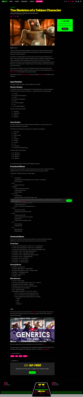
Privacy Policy (55, 383)
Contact (6, 383)
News (6, 382)
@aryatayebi (41, 74)
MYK (16, 356)
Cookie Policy (7, 384)
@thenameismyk (25, 74)
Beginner (12, 356)
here (43, 344)
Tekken (20, 356)
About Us (54, 382)
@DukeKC (33, 311)
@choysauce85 (45, 349)
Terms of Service (56, 384)
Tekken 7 (25, 356)
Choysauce (13, 14)
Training (12, 7)
